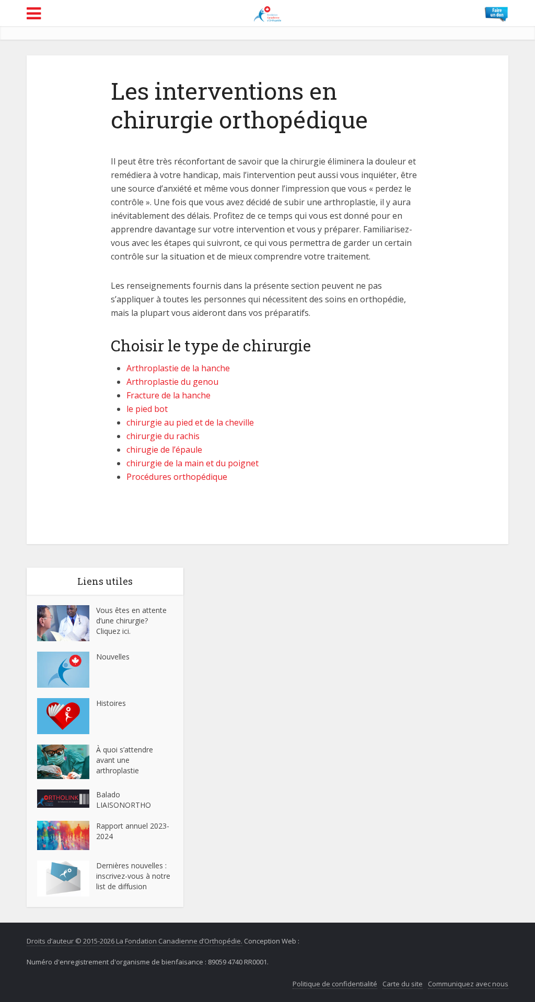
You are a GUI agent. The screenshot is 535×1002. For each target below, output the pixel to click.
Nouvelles (113, 657)
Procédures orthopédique (176, 476)
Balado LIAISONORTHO (123, 799)
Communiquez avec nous (468, 983)
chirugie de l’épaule (164, 449)
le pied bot (147, 409)
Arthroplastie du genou (172, 381)
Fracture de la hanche (168, 395)
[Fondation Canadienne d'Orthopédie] (268, 12)
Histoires (111, 703)
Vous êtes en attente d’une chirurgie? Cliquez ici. (131, 620)
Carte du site (402, 983)
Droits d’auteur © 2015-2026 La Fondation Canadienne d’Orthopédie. (134, 941)
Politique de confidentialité (335, 983)
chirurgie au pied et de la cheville (190, 422)
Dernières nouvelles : (132, 865)
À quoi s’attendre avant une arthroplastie (124, 760)
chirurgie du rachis (163, 436)
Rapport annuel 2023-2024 (132, 831)
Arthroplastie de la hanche (178, 368)
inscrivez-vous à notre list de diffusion (133, 881)
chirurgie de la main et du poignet (192, 463)
